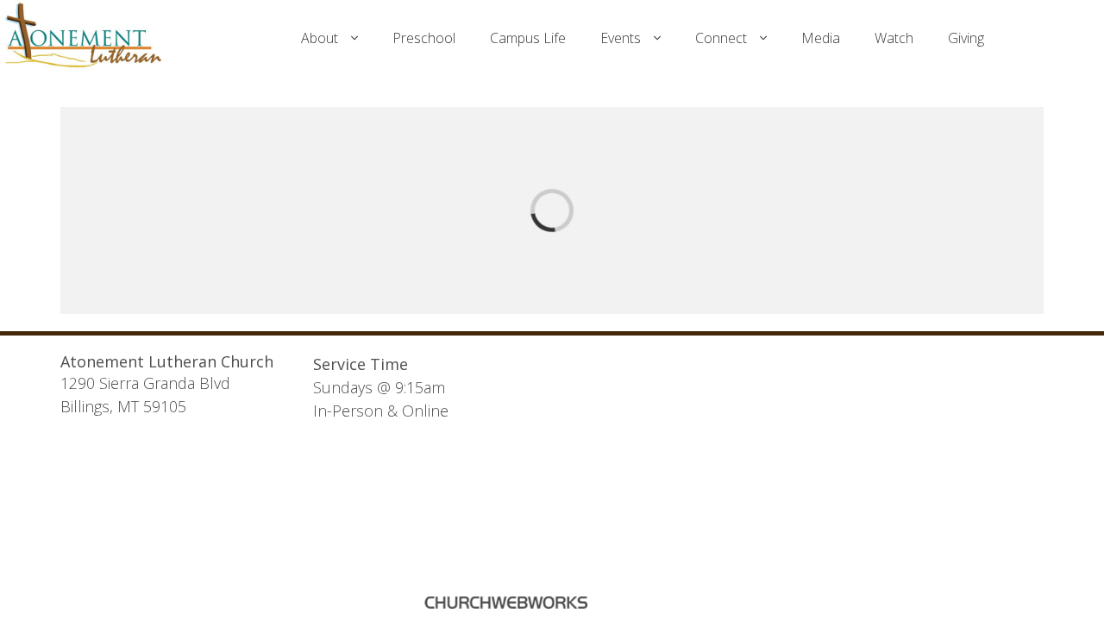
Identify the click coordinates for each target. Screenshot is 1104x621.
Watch (894, 37)
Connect (721, 37)
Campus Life (528, 37)
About (319, 37)
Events (620, 37)
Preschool (423, 37)
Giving (966, 37)
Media (820, 37)
